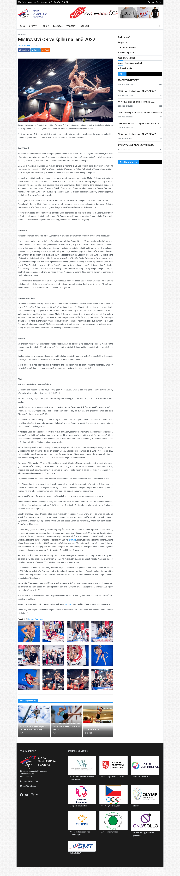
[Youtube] (27, 795)
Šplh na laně (22, 34)
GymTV (57, 2)
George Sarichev (24, 45)
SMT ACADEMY (75, 853)
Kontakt (44, 2)
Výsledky (70, 26)
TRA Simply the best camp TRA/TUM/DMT (137, 91)
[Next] (109, 722)
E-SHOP (65, 2)
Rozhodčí (84, 26)
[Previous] (22, 722)
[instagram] (157, 2)
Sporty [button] (32, 26)
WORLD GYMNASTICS (141, 777)
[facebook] (149, 2)
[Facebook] (21, 795)
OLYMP (135, 806)
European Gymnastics (78, 806)
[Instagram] (32, 795)
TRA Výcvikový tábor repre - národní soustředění (140, 112)
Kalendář (58, 26)
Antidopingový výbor (109, 832)
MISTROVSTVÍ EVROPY (128, 80)
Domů (30, 2)
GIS (50, 2)
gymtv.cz (72, 540)
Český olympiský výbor (110, 806)
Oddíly (46, 26)
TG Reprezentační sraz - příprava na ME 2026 (138, 123)
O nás (36, 2)
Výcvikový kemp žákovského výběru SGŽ (136, 102)
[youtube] (153, 2)
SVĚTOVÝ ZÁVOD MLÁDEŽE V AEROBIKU (136, 145)
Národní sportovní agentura (112, 777)
